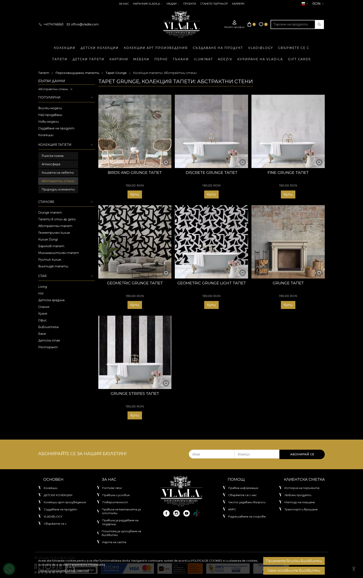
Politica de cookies (206, 560)
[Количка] (251, 24)
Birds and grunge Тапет (135, 172)
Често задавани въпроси (247, 502)
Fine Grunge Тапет (288, 172)
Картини (118, 59)
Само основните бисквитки (294, 571)
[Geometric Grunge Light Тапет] (211, 241)
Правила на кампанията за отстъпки (121, 511)
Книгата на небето (58, 173)
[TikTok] (196, 513)
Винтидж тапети (53, 266)
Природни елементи (58, 189)
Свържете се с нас (242, 495)
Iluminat (203, 59)
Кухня (42, 313)
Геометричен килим (54, 233)
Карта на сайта (114, 542)
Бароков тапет (51, 246)
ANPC (232, 509)
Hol (40, 293)
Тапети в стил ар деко (57, 219)
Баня (42, 334)
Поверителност (115, 502)
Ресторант (48, 347)
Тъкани (181, 59)
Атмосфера (51, 164)
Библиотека (48, 327)
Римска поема (52, 156)
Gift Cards (299, 59)
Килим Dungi (48, 239)
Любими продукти (297, 495)
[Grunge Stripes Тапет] (135, 352)
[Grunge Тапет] (288, 241)
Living (42, 287)
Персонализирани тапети (77, 73)
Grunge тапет (50, 212)
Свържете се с (293, 48)
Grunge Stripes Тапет (135, 393)
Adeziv (225, 59)
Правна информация (243, 488)
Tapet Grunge (116, 73)
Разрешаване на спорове (247, 516)
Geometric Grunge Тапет (135, 283)
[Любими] (263, 24)
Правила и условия (116, 495)
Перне (161, 59)
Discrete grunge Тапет (211, 172)
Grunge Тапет (288, 283)
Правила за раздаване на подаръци (120, 522)
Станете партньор (214, 3)
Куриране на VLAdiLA (260, 59)
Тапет (43, 73)
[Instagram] (176, 513)
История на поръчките (302, 488)
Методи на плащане (299, 502)
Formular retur (112, 488)
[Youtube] (186, 513)
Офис (42, 320)
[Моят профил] (234, 24)
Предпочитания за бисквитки (63, 570)
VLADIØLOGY (260, 48)
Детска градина (51, 300)
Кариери (238, 3)
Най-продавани (50, 115)
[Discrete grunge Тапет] (211, 131)
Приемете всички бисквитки (294, 561)
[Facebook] (166, 513)
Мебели (141, 59)
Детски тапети (88, 59)
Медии (171, 3)
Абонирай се (302, 454)
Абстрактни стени (53, 89)
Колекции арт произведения (156, 48)
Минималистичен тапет (58, 253)
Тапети (59, 59)
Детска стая (49, 340)
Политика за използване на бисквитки (121, 533)
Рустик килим (49, 259)
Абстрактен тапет (55, 226)
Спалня (43, 307)
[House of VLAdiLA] (181, 24)
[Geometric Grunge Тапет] (135, 241)
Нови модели (48, 121)
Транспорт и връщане (301, 509)
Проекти (189, 3)
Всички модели (50, 108)
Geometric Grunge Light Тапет (211, 283)
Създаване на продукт (218, 48)
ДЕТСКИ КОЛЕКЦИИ (99, 48)
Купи (134, 194)
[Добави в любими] (166, 162)
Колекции (64, 48)
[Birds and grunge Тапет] (135, 131)
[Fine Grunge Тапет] (288, 131)
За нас (124, 3)
